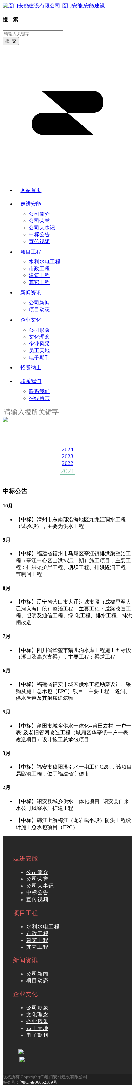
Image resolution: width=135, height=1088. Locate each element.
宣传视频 (37, 899)
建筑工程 (37, 940)
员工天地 (37, 1028)
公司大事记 (40, 886)
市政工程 (37, 933)
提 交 (10, 40)
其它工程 (37, 947)
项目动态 (37, 980)
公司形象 (37, 1007)
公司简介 (37, 872)
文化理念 (37, 1014)
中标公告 (37, 892)
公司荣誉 (37, 879)
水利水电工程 (43, 926)
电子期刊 (37, 1035)
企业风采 (37, 1021)
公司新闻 (37, 974)
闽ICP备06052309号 (38, 1082)
